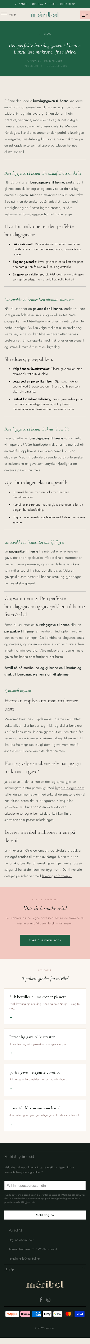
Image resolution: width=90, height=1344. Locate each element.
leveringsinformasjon (57, 876)
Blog (45, 33)
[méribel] (45, 14)
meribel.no (31, 667)
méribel (45, 1285)
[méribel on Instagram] (48, 1300)
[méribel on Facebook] (41, 1300)
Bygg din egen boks (45, 940)
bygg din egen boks (69, 787)
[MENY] (2, 14)
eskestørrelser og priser (21, 813)
